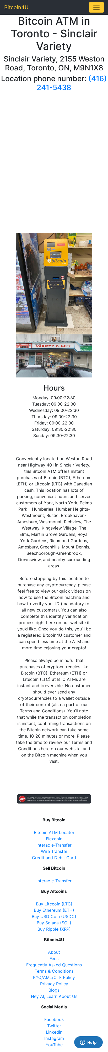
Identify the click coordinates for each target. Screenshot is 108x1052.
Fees (54, 958)
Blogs (54, 990)
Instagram (54, 1038)
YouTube (54, 1044)
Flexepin (54, 838)
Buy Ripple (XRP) (54, 929)
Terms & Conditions (54, 971)
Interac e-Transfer (54, 845)
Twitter (54, 1025)
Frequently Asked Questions (54, 964)
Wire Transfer (54, 851)
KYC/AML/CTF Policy (54, 977)
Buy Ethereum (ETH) (54, 910)
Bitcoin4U (16, 7)
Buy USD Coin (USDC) (54, 916)
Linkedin (54, 1032)
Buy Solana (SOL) (54, 922)
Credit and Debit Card (54, 857)
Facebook (54, 1019)
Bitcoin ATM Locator (54, 832)
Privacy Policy (54, 983)
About (54, 952)
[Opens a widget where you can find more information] (88, 1042)
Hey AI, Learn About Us (54, 996)
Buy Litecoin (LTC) (54, 903)
